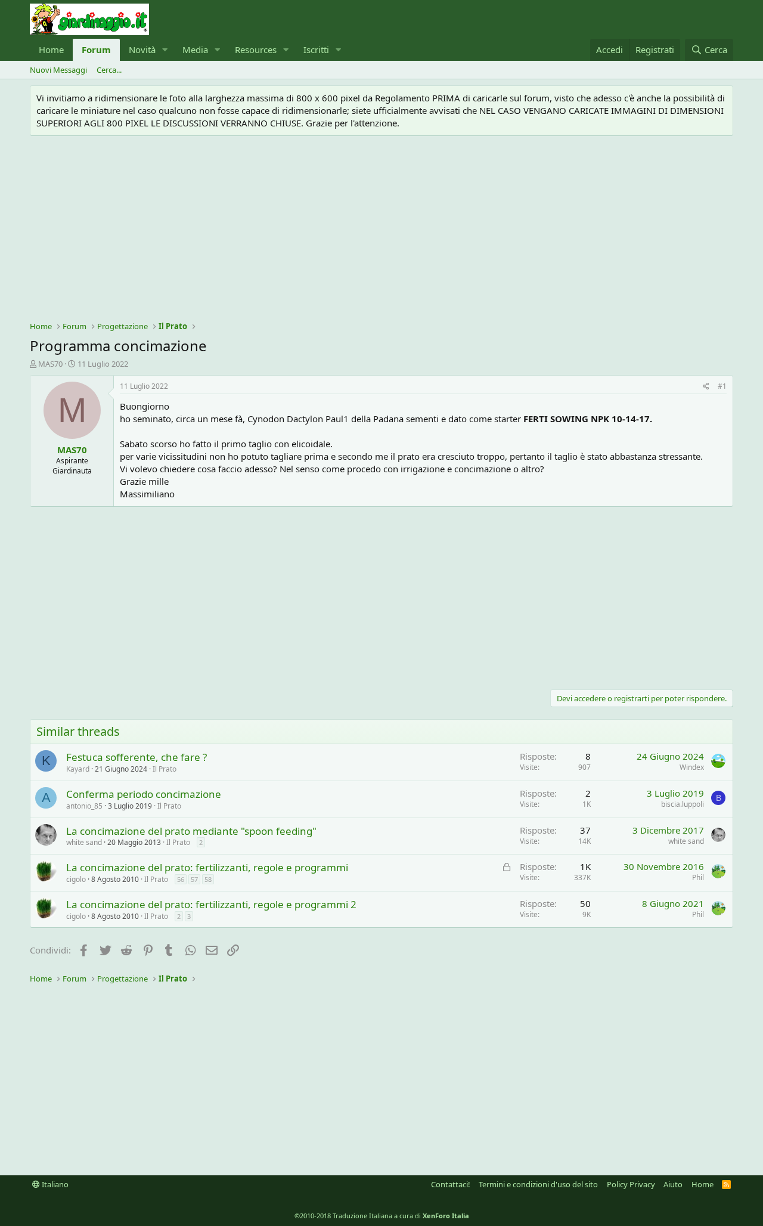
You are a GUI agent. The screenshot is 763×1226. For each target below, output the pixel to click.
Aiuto (673, 1184)
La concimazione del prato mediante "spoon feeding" (191, 831)
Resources (256, 49)
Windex (692, 767)
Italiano (54, 1184)
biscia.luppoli (682, 804)
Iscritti (316, 49)
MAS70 (50, 363)
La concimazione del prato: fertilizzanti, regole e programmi (207, 867)
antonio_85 (84, 806)
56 (180, 879)
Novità (142, 49)
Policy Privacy (631, 1184)
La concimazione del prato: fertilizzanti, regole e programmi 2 (211, 904)
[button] (165, 50)
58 (208, 879)
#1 (722, 386)
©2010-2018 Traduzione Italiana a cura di (381, 1215)
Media (195, 49)
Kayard (77, 769)
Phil (698, 877)
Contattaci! (450, 1184)
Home (51, 49)
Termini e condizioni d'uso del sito (538, 1184)
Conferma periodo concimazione (143, 794)
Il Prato (164, 769)
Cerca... (109, 69)
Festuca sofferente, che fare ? (136, 757)
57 (194, 879)
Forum (96, 49)
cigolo (76, 879)
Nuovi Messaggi (58, 69)
